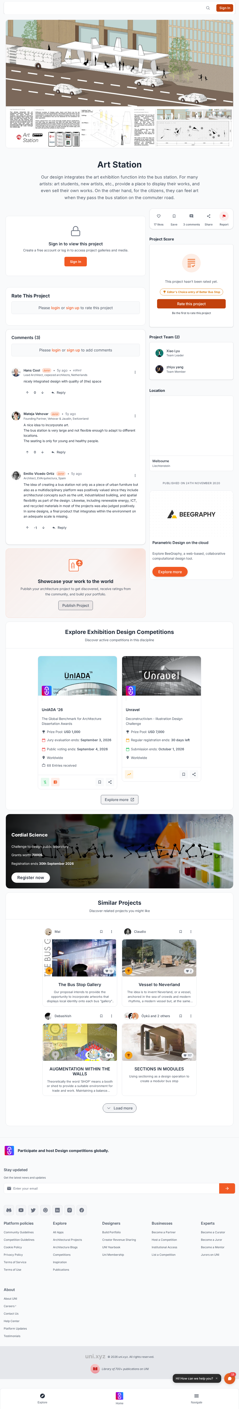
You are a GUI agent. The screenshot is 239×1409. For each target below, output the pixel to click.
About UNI (10, 1298)
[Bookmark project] (174, 216)
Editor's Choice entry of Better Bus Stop (193, 292)
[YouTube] (21, 1210)
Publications (61, 1269)
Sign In (75, 262)
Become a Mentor (213, 1247)
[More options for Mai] (111, 931)
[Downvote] (42, 392)
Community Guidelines (19, 1232)
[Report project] (224, 216)
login (55, 307)
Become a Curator (213, 1232)
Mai (57, 931)
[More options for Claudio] (191, 931)
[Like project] (158, 216)
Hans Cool (32, 370)
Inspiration (60, 1262)
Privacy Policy (13, 1254)
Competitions (61, 1254)
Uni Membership (113, 1254)
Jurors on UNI (210, 1254)
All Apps (58, 1232)
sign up (72, 307)
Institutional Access (164, 1247)
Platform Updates (15, 1328)
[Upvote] (27, 392)
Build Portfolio (111, 1232)
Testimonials (12, 1336)
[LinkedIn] (57, 1210)
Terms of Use (12, 1269)
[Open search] (208, 8)
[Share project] (208, 216)
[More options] (135, 372)
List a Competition (164, 1254)
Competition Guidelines (19, 1239)
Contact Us (11, 1313)
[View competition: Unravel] (161, 676)
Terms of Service (15, 1262)
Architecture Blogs (65, 1247)
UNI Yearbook (111, 1247)
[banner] (191, 535)
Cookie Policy (13, 1247)
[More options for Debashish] (111, 1016)
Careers (9, 1306)
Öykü (146, 1016)
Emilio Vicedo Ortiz (39, 474)
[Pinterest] (45, 1210)
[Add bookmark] (99, 782)
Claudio (140, 931)
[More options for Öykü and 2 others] (191, 1016)
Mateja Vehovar (36, 414)
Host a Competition (164, 1239)
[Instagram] (69, 1210)
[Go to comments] (191, 216)
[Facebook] (82, 1210)
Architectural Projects (67, 1239)
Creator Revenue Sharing (119, 1239)
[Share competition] (110, 782)
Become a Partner (164, 1232)
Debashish (63, 1016)
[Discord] (9, 1210)
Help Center (12, 1321)
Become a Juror (211, 1239)
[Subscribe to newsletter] (227, 1188)
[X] (33, 1210)
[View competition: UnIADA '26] (77, 676)
